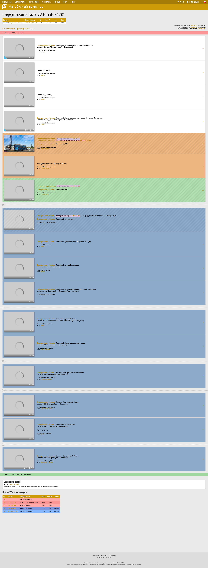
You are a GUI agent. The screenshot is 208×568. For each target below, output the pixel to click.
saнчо (43, 52)
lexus (42, 434)
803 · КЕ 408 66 (85, 140)
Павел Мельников (46, 379)
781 (4, 499)
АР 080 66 (12, 508)
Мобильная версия (104, 558)
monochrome (45, 148)
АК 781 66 (12, 505)
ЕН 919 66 (76, 139)
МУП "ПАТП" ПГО (31, 23)
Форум (104, 555)
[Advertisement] (104, 534)
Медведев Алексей (47, 462)
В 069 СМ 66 (13, 511)
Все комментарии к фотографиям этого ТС (18, 29)
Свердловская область (15, 23)
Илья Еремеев (45, 349)
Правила (112, 555)
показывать (202, 28)
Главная (96, 555)
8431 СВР (12, 502)
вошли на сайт (14, 485)
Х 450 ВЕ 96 (76, 216)
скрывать (194, 25)
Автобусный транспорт (27, 6)
